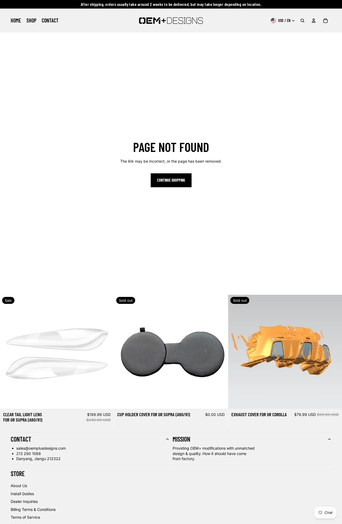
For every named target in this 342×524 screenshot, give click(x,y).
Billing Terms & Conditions (33, 509)
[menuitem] (16, 20)
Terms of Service (25, 517)
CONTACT (21, 439)
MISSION (181, 439)
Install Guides (22, 493)
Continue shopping (171, 180)
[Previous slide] (8, 352)
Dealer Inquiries (24, 501)
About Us (19, 485)
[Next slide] (106, 352)
